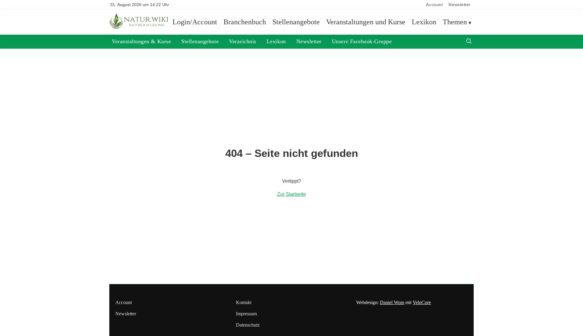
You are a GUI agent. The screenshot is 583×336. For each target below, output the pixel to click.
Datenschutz (248, 324)
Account (434, 4)
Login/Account (194, 22)
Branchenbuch (244, 22)
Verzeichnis (242, 41)
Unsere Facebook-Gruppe (362, 41)
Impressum (246, 313)
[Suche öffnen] (469, 42)
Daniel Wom (392, 302)
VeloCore (422, 302)
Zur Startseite (291, 194)
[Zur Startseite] (139, 27)
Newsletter (459, 4)
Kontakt (243, 302)
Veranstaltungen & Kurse (141, 41)
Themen (455, 22)
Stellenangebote (296, 22)
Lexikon (424, 22)
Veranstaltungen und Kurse (365, 22)
